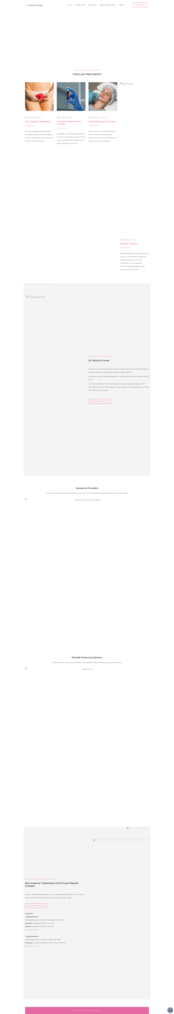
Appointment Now (35, 906)
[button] (170, 1010)
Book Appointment (99, 401)
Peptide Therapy (129, 243)
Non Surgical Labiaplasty (38, 121)
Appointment (140, 5)
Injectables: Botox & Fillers (102, 121)
